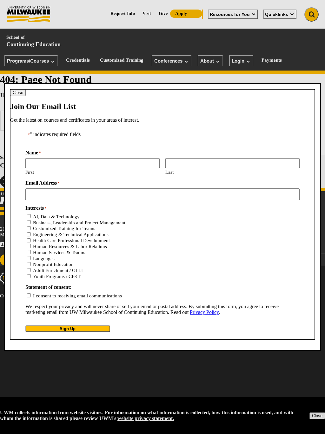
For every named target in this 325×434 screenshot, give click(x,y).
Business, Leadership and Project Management (79, 222)
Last (169, 172)
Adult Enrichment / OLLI (58, 270)
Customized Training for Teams (64, 228)
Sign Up (68, 328)
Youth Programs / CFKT (57, 276)
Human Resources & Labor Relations (70, 246)
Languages (44, 258)
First (29, 172)
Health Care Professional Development (71, 240)
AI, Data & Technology (56, 216)
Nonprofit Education (53, 264)
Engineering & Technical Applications (71, 234)
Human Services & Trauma (60, 252)
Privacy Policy (204, 312)
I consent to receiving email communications (77, 295)
